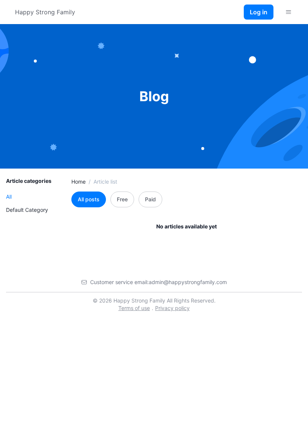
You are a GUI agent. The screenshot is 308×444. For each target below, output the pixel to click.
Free (122, 199)
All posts (89, 199)
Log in (258, 12)
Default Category (27, 210)
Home (78, 181)
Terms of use (134, 308)
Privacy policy (172, 308)
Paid (150, 199)
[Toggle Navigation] (288, 12)
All (9, 196)
